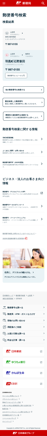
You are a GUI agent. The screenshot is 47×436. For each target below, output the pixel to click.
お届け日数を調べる (16, 333)
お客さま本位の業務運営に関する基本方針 (16, 405)
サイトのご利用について (10, 396)
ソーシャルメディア (9, 418)
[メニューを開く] (4, 3)
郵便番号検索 (20, 295)
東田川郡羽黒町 (8, 298)
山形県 (30, 295)
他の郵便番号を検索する (15, 89)
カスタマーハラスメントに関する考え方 (16, 412)
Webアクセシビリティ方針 (11, 402)
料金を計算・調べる (16, 340)
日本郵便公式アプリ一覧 (10, 415)
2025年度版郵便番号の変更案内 (13, 238)
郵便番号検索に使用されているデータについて (19, 233)
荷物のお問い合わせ (16, 320)
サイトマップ (7, 421)
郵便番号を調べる (15, 307)
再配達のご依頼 (14, 327)
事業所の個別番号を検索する (22, 116)
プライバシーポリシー (10, 399)
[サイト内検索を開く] (43, 3)
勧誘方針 (5, 409)
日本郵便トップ (8, 295)
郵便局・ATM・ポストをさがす (21, 314)
